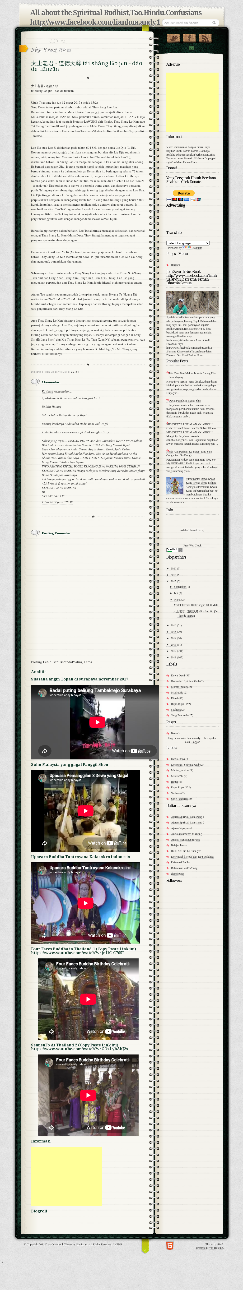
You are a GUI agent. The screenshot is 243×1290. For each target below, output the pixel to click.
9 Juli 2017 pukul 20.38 (57, 502)
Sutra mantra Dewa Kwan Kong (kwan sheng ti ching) (201, 480)
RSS (205, 37)
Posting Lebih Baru (45, 661)
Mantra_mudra (179, 687)
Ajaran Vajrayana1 (181, 828)
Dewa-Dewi (178, 675)
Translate (197, 248)
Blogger (195, 742)
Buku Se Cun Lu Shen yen (186, 851)
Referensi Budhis (181, 862)
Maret (177, 599)
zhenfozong (177, 873)
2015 (174, 631)
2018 (174, 575)
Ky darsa (47, 391)
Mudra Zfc (177, 692)
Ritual (174, 698)
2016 (174, 625)
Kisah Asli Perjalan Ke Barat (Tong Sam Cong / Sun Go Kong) (189, 453)
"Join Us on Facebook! (189, 37)
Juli (176, 593)
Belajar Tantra (179, 845)
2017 (174, 581)
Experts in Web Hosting (209, 1247)
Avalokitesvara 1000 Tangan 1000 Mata (195, 605)
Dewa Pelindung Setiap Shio (185, 400)
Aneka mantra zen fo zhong (186, 834)
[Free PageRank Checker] (174, 551)
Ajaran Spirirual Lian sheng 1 (187, 816)
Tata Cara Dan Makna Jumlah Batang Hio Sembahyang (192, 375)
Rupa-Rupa (177, 704)
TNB (119, 1244)
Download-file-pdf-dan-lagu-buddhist (192, 856)
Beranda (66, 661)
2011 (174, 657)
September (180, 586)
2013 (174, 644)
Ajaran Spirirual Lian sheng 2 (187, 822)
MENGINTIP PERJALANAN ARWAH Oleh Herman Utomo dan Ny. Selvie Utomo (191, 426)
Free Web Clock (192, 545)
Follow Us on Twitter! (173, 37)
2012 (174, 651)
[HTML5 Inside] (170, 1245)
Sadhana (176, 709)
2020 (174, 568)
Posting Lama (82, 661)
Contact (191, 48)
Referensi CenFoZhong (184, 868)
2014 (174, 638)
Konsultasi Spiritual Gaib (185, 681)
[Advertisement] (66, 1176)
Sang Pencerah (179, 715)
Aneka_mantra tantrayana (185, 839)
